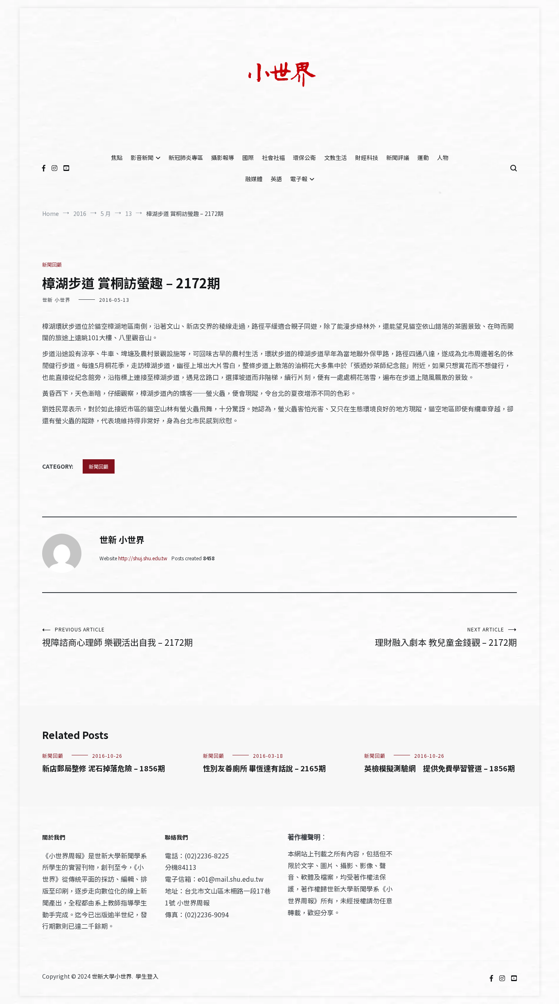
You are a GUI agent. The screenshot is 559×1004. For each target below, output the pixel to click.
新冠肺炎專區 (186, 157)
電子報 (298, 179)
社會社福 (273, 157)
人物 (443, 157)
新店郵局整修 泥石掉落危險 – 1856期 (103, 768)
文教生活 (335, 157)
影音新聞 (142, 157)
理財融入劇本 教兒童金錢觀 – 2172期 (446, 637)
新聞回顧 (52, 264)
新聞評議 (397, 157)
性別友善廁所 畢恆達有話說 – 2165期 (264, 768)
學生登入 (146, 976)
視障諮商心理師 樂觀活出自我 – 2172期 (117, 637)
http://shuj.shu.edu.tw (142, 558)
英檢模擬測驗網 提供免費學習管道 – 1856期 (439, 768)
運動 (423, 157)
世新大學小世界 (112, 976)
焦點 (116, 157)
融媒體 (253, 179)
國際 (248, 157)
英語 (276, 179)
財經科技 (366, 157)
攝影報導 (222, 157)
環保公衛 (304, 157)
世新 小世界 (56, 299)
